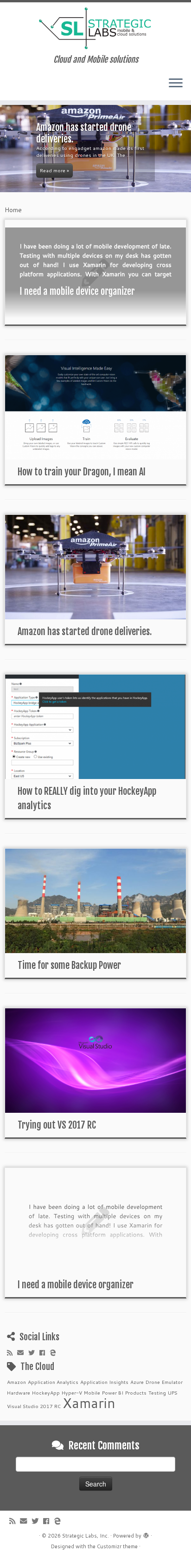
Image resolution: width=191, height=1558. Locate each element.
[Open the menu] (176, 84)
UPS (173, 1392)
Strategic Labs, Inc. (85, 1535)
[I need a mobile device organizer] (95, 272)
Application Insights (104, 1381)
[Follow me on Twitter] (33, 1353)
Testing (157, 1392)
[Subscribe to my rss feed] (12, 1353)
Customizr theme (117, 1546)
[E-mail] (22, 1353)
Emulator (172, 1381)
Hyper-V (72, 1392)
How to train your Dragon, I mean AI (82, 472)
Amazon (16, 1381)
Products (135, 1392)
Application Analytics (53, 1381)
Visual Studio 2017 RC (34, 1405)
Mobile (92, 1392)
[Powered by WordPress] (146, 1534)
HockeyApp (46, 1392)
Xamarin (89, 1402)
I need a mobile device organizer (76, 1285)
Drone (153, 1381)
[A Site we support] (55, 1353)
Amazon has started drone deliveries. (85, 631)
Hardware (18, 1392)
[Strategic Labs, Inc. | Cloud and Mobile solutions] (95, 28)
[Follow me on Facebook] (44, 1353)
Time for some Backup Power (69, 965)
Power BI (112, 1392)
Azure (137, 1381)
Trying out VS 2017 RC (57, 1125)
